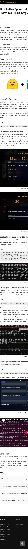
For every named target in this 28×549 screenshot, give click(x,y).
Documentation (19, 524)
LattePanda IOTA (4, 524)
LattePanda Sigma (20, 35)
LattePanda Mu (4, 527)
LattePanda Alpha (5, 534)
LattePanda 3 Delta (5, 532)
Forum (17, 529)
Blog (16, 527)
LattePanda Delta (4, 537)
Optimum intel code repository (9, 73)
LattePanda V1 (4, 539)
